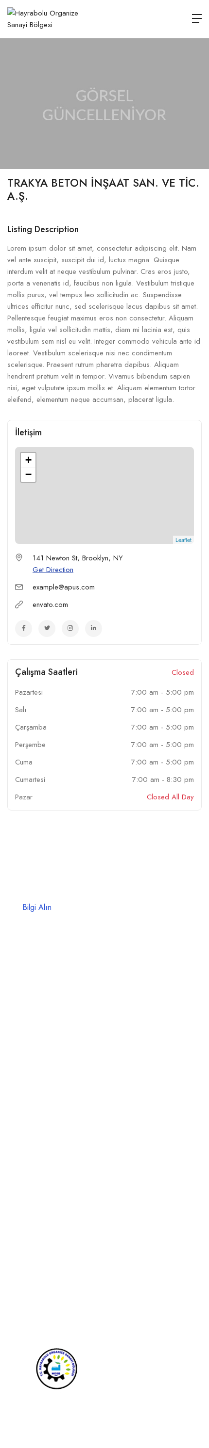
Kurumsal (21, 1084)
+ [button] (28, 460)
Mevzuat (20, 1136)
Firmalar (19, 1119)
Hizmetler (21, 1101)
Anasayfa (21, 1066)
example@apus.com (64, 587)
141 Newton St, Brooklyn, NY (78, 558)
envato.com (50, 604)
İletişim (17, 1153)
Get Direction (53, 569)
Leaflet (183, 539)
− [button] (28, 474)
